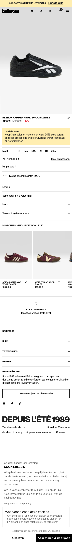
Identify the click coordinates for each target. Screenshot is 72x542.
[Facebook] (12, 403)
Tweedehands (10, 351)
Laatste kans (55, 3)
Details (6, 187)
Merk (5, 204)
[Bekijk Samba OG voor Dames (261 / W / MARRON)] (16, 255)
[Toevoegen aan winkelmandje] (26, 282)
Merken (6, 361)
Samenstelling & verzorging (17, 195)
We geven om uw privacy (17, 503)
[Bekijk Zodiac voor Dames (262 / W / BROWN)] (49, 255)
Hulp (5, 341)
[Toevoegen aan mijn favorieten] (68, 118)
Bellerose (8, 331)
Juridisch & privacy (12, 432)
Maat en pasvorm (60, 159)
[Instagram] (4, 403)
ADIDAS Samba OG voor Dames (11, 283)
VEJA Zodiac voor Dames (45, 283)
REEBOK (7, 117)
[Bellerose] (10, 11)
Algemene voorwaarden (39, 432)
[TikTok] (20, 403)
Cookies (60, 432)
